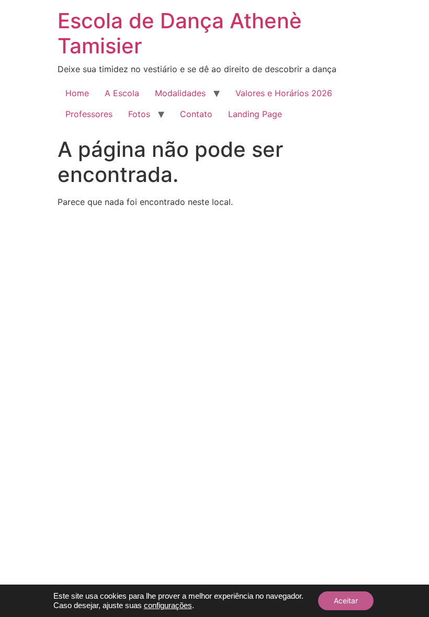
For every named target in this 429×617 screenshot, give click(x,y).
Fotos (139, 114)
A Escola (122, 93)
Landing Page (255, 114)
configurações (168, 605)
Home (77, 93)
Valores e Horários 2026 (283, 93)
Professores (88, 114)
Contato (196, 114)
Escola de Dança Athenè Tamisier (180, 33)
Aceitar (346, 600)
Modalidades (180, 93)
